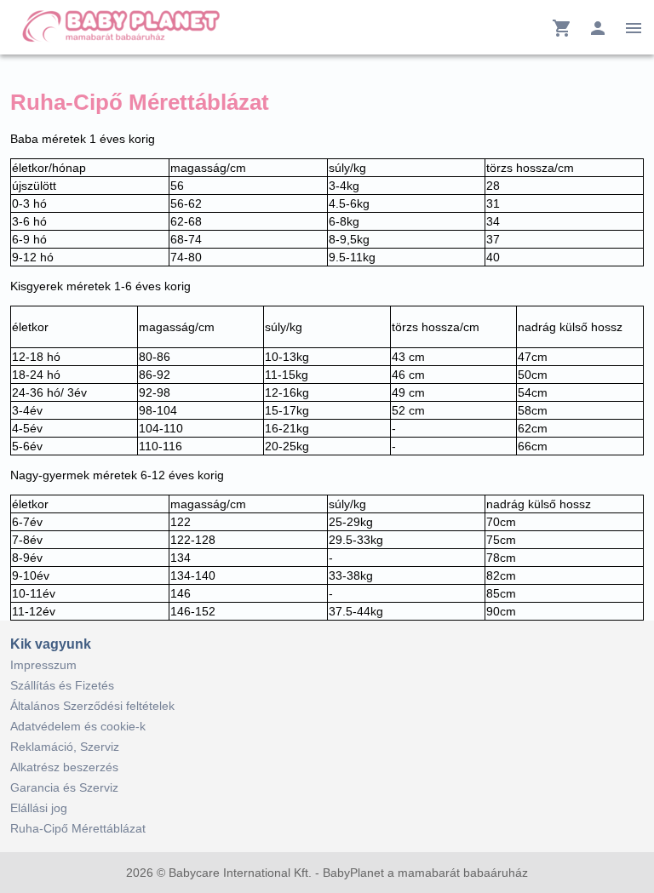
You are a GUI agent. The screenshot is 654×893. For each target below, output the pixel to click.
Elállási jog (38, 808)
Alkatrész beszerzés (64, 767)
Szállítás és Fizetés (62, 685)
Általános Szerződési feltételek (92, 706)
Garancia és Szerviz (64, 787)
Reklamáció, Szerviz (64, 746)
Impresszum (43, 665)
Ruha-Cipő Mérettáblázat (78, 828)
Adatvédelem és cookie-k (78, 726)
